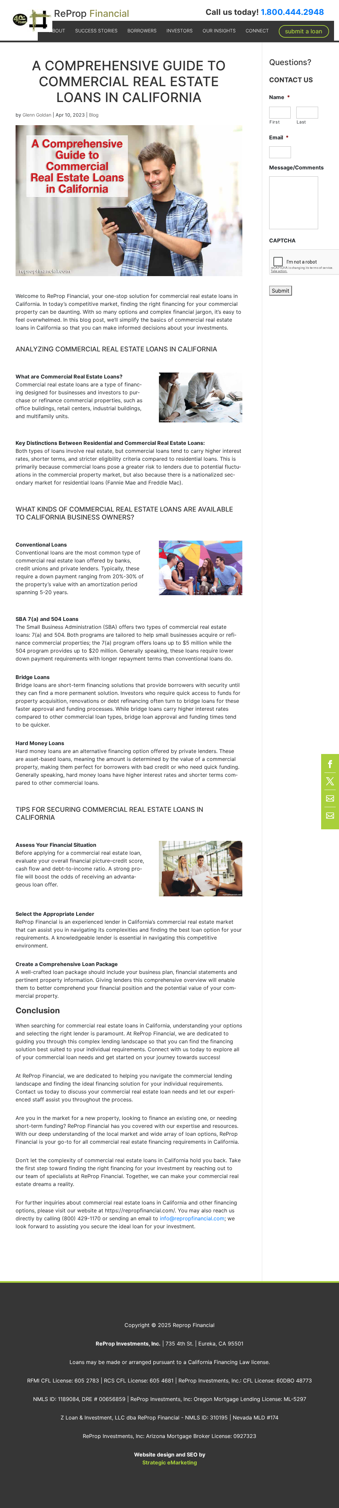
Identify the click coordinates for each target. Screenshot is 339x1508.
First (274, 122)
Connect (257, 30)
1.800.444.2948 (292, 12)
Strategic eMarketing (169, 1462)
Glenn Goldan (37, 115)
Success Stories (96, 30)
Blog (94, 115)
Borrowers (142, 30)
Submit (280, 290)
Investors (180, 30)
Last (301, 122)
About (57, 30)
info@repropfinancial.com (192, 1218)
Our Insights (219, 30)
